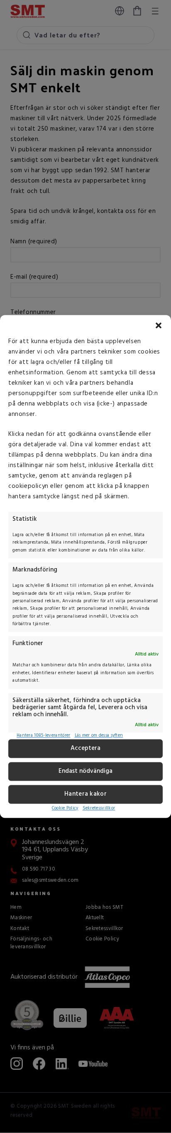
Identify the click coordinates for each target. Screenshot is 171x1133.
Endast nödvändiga (85, 772)
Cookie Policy (65, 808)
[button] (158, 325)
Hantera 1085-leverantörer (44, 736)
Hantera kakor (85, 794)
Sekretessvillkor (99, 808)
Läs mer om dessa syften (99, 736)
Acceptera (85, 749)
